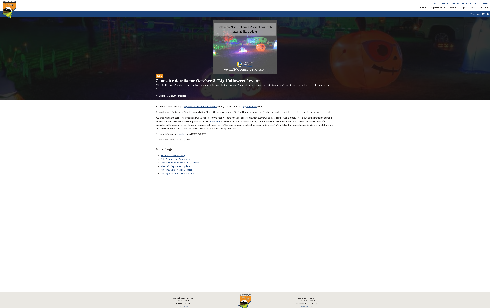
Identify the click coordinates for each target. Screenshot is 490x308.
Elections (455, 3)
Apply (463, 7)
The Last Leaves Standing (173, 155)
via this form (214, 121)
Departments (437, 7)
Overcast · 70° (479, 14)
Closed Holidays (306, 306)
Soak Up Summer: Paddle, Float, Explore (180, 162)
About (452, 7)
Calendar (444, 3)
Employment (466, 3)
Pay (473, 7)
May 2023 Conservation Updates (176, 169)
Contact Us (184, 306)
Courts (435, 3)
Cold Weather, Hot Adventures (175, 159)
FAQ (475, 3)
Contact (483, 7)
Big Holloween (250, 106)
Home (423, 7)
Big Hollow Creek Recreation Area (200, 106)
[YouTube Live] (488, 14)
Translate (484, 3)
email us (181, 134)
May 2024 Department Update (175, 166)
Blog (159, 76)
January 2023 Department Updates (177, 173)
